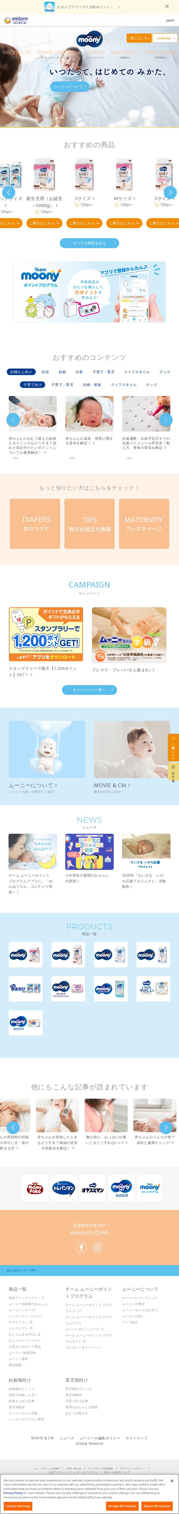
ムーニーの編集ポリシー (100, 1438)
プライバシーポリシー (132, 1468)
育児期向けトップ (78, 1389)
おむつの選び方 (76, 1413)
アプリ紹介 (130, 1322)
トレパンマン (18, 1328)
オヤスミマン (18, 1322)
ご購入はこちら (42, 223)
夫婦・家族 (92, 384)
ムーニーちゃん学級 (23, 1413)
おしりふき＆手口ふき (25, 1334)
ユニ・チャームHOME (47, 1468)
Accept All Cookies (122, 1506)
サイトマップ (137, 1438)
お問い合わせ (73, 1468)
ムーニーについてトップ (140, 1298)
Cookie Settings (18, 1506)
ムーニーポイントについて (84, 1329)
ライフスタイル (137, 371)
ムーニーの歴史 (133, 1304)
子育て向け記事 (76, 1401)
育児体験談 (17, 1407)
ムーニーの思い (133, 1316)
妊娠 (62, 371)
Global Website (89, 1443)
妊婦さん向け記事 (21, 1401)
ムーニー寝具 (18, 1359)
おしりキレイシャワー (25, 1340)
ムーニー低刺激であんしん (28, 1304)
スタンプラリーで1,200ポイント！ (85, 7)
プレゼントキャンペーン (83, 1347)
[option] (44, 192)
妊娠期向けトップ (21, 1389)
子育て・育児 (104, 371)
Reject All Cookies (157, 1506)
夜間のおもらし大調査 (81, 1407)
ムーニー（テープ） (23, 1310)
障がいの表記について (117, 1472)
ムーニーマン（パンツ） (26, 1316)
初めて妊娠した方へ (23, 1395)
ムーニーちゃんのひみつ (140, 1310)
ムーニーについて (68, 86)
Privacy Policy (13, 1493)
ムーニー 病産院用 (22, 1353)
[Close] (172, 1481)
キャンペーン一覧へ (89, 689)
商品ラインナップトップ (26, 1298)
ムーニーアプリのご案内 (26, 1419)
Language (164, 38)
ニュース (67, 1438)
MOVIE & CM (110, 785)
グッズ (164, 371)
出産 (79, 371)
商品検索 (15, 1365)
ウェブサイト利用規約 (100, 1468)
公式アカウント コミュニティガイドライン (73, 1472)
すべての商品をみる (89, 243)
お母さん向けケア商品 (25, 1346)
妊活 (45, 371)
